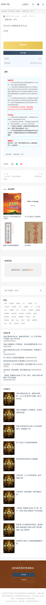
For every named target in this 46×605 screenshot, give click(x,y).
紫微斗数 (34, 320)
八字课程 (29, 303)
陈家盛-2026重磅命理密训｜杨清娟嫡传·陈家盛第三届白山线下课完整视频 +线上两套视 (29, 527)
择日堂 (35, 313)
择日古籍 (21, 313)
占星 (5, 310)
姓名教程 (38, 310)
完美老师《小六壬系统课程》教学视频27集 (19, 364)
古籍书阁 (21, 601)
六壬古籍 (6, 306)
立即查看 (23, 574)
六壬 (35, 303)
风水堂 (23, 323)
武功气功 (28, 316)
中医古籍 (11, 303)
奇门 (17, 310)
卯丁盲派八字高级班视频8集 (13, 358)
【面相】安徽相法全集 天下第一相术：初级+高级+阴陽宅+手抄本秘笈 (23, 377)
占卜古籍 (38, 306)
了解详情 (23, 579)
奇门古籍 (23, 310)
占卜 (32, 306)
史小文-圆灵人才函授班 (33, 216)
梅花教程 (21, 316)
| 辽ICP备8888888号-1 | (33, 601)
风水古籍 (16, 323)
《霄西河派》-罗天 (17, 154)
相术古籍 (6, 320)
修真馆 (18, 303)
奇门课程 (30, 310)
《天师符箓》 (38, 176)
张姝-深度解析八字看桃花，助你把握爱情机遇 (20, 344)
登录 (31, 270)
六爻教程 (26, 306)
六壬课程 (14, 306)
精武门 (23, 320)
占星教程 (11, 310)
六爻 (20, 306)
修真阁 (18, 11)
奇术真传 (28, 245)
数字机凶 (6, 316)
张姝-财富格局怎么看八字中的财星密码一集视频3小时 (22, 351)
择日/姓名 (14, 313)
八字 (23, 303)
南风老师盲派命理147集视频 (14, 361)
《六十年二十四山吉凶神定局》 (12, 178)
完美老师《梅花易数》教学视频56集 (16, 370)
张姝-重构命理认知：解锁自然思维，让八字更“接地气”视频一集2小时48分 (22, 338)
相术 (34, 316)
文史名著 (14, 316)
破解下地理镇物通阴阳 (11, 245)
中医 (5, 303)
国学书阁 (11, 11)
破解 (6, 72)
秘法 (17, 320)
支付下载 (23, 53)
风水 (5, 323)
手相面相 (6, 313)
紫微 (28, 320)
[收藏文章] (12, 164)
